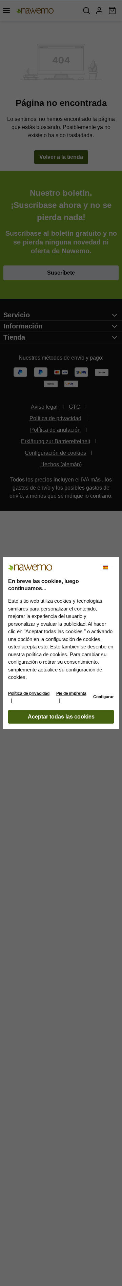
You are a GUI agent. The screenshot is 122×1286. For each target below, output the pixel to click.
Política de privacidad (28, 693)
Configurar (103, 696)
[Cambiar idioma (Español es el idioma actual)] (108, 567)
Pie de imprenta (71, 693)
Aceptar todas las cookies (61, 717)
